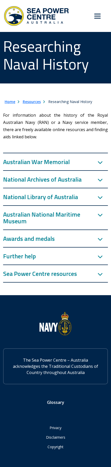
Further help (19, 256)
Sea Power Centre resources (40, 273)
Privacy (55, 427)
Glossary (55, 402)
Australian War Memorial (36, 161)
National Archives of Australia (42, 179)
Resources (32, 101)
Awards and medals (29, 238)
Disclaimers (55, 437)
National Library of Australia (40, 196)
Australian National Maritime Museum (41, 218)
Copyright (55, 446)
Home (10, 101)
